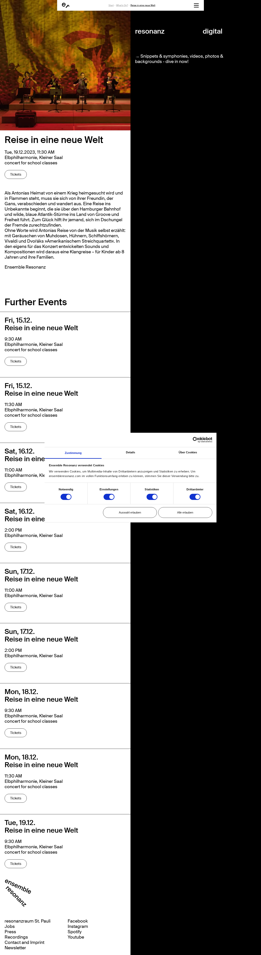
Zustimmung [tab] (73, 452)
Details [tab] (130, 452)
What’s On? (122, 5)
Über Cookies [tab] (188, 452)
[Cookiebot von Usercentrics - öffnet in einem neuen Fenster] (195, 440)
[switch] (109, 497)
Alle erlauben (185, 512)
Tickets (15, 174)
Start (111, 5)
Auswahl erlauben (130, 512)
